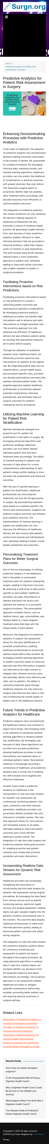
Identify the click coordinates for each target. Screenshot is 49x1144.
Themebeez (38, 1134)
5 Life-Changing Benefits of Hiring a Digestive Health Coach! (23, 1080)
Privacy (6, 1140)
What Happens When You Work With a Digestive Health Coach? (24, 1102)
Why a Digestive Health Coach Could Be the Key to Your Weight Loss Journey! (24, 1091)
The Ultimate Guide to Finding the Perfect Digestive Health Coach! (22, 1112)
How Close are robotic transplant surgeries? (21, 1070)
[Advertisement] (24, 38)
